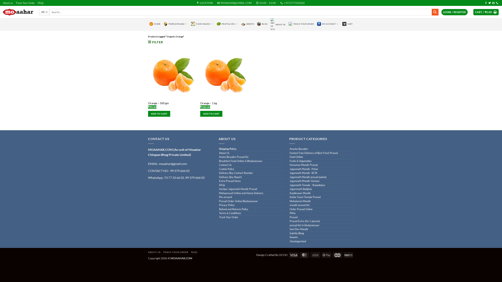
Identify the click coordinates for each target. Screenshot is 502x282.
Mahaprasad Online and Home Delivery (241, 193)
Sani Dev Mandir (299, 229)
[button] (454, 12)
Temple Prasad (176, 24)
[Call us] (497, 3)
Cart (350, 24)
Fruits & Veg (228, 24)
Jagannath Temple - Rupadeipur (307, 185)
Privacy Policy (227, 205)
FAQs (41, 3)
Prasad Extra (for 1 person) (305, 221)
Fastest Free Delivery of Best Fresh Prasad (314, 153)
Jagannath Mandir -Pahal (304, 169)
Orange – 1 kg (208, 103)
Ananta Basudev (299, 148)
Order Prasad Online (301, 209)
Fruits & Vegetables (301, 161)
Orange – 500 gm (158, 103)
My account (225, 197)
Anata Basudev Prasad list (233, 156)
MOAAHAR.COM (160, 149)
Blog (264, 24)
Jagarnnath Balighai (301, 189)
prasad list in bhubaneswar (304, 225)
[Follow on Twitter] (489, 3)
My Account (329, 24)
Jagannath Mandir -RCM (303, 173)
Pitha (293, 213)
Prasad (293, 217)
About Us (281, 24)
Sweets (250, 24)
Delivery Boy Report (230, 177)
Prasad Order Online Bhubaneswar (238, 201)
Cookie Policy (226, 169)
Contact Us (225, 165)
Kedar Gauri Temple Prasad (305, 197)
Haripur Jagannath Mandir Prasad (238, 189)
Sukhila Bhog (297, 233)
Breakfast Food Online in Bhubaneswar (240, 161)
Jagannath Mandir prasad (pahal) (308, 177)
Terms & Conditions (230, 213)
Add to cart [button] (159, 113)
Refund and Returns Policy (233, 209)
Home (157, 24)
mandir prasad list (300, 205)
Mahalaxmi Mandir (300, 201)
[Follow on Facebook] (486, 3)
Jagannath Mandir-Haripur (305, 181)
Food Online (203, 24)
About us (8, 3)
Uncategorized (298, 241)
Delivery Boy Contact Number (236, 173)
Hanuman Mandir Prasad (304, 165)
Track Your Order (25, 3)
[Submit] (435, 12)
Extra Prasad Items (230, 181)
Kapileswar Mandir (300, 193)
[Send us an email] (493, 3)
